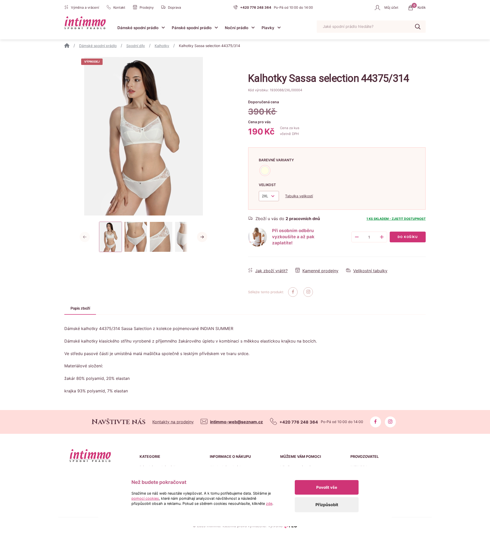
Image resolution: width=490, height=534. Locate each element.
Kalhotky (162, 45)
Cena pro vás (259, 122)
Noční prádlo (236, 27)
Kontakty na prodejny (173, 421)
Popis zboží (80, 308)
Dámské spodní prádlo (137, 27)
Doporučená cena (263, 102)
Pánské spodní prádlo (192, 27)
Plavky (268, 27)
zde (269, 503)
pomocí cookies (145, 498)
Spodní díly (135, 45)
